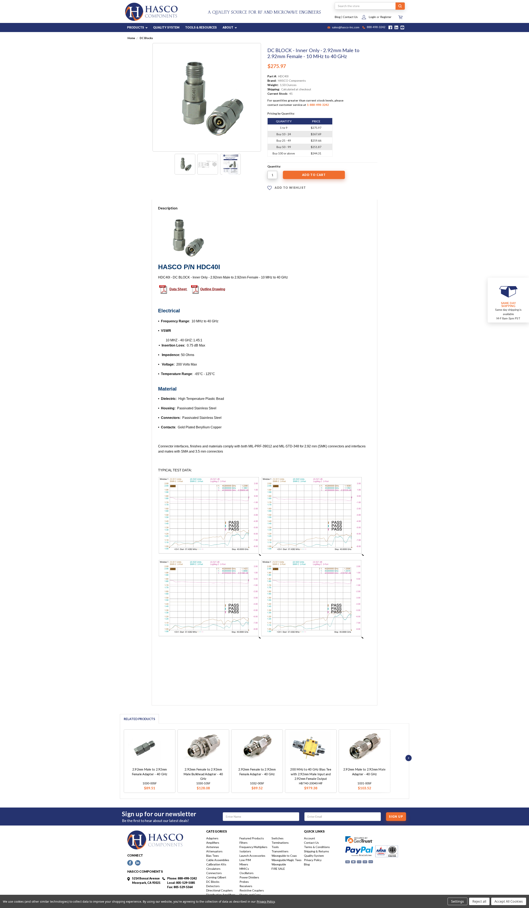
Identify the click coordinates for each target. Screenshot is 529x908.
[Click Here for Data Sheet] (163, 289)
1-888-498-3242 (318, 104)
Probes (244, 881)
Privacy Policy (313, 860)
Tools (275, 847)
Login (372, 17)
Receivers (245, 886)
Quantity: (274, 166)
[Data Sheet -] (230, 164)
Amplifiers (212, 842)
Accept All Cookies (508, 901)
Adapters (212, 838)
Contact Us (350, 17)
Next (407, 758)
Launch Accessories (252, 855)
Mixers (243, 864)
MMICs (244, 868)
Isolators (245, 851)
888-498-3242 (375, 27)
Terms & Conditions (317, 847)
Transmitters (280, 851)
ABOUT (228, 27)
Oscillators (246, 873)
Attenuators (214, 851)
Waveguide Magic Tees (286, 860)
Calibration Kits (216, 864)
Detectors (213, 886)
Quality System (314, 855)
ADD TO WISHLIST (290, 187)
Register (385, 17)
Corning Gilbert (216, 877)
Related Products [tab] (139, 719)
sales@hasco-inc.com (345, 27)
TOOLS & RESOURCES (201, 27)
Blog (338, 17)
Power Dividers (249, 877)
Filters (243, 842)
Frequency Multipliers (253, 847)
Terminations (280, 842)
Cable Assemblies (217, 860)
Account (309, 838)
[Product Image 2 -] (207, 164)
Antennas (212, 847)
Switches (278, 838)
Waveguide (279, 864)
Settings (457, 901)
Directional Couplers (219, 890)
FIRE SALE (278, 868)
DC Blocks (212, 881)
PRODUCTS (136, 27)
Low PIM (245, 860)
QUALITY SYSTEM (166, 27)
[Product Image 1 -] (185, 164)
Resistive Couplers (251, 890)
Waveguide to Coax (284, 855)
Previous (118, 758)
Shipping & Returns (316, 851)
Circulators (213, 868)
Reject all (479, 901)
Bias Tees (212, 855)
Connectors (214, 873)
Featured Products (251, 838)
